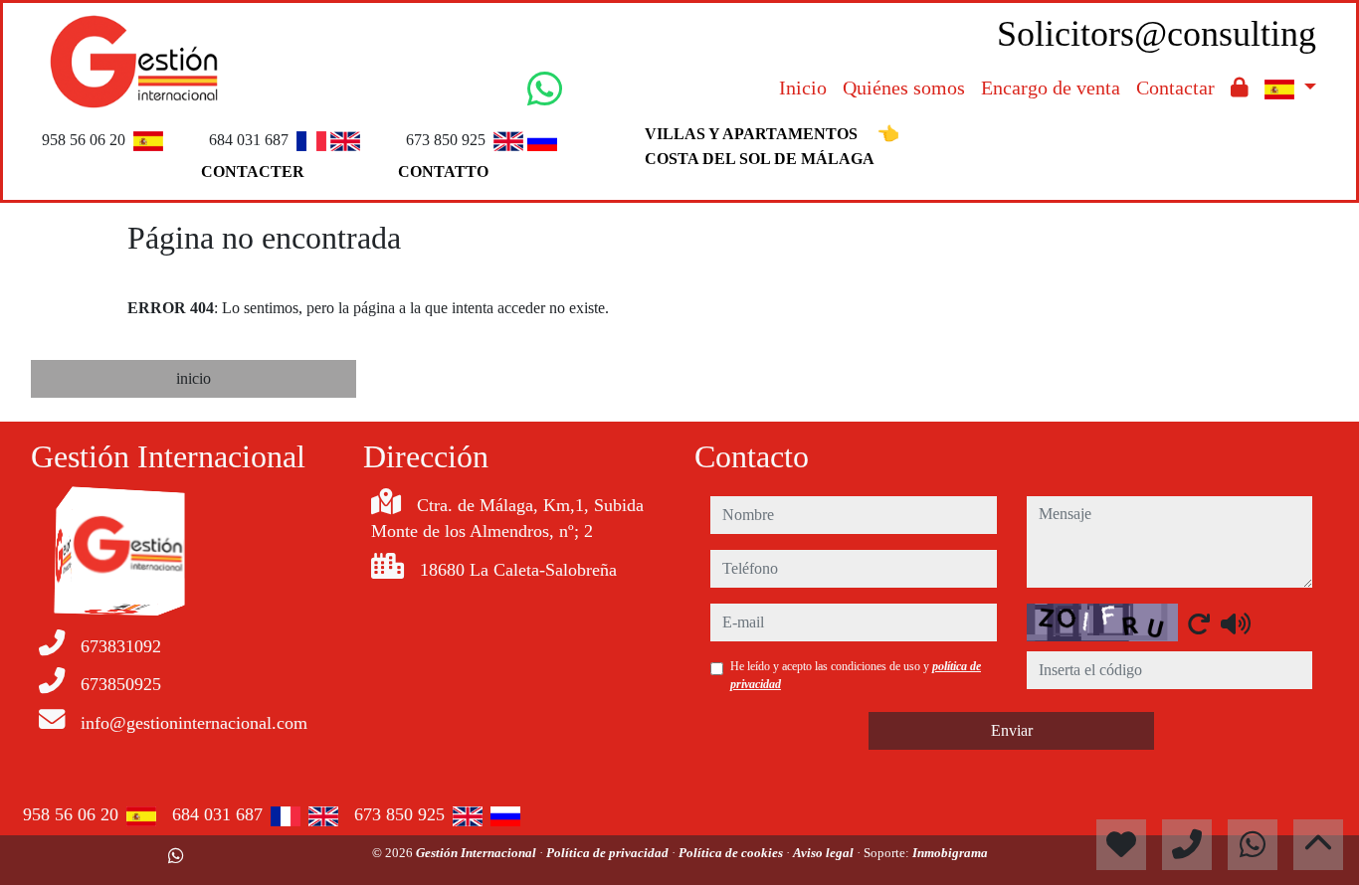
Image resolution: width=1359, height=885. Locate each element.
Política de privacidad (609, 852)
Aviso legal (825, 852)
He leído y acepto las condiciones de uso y (855, 675)
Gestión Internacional (477, 852)
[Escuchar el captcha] (1236, 623)
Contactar (1175, 87)
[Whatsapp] (175, 856)
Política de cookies (732, 852)
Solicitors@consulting (1156, 34)
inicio (193, 378)
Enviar (1012, 730)
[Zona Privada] (1240, 87)
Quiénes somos (904, 87)
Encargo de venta (1050, 87)
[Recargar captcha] (1199, 623)
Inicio (803, 87)
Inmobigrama (950, 852)
